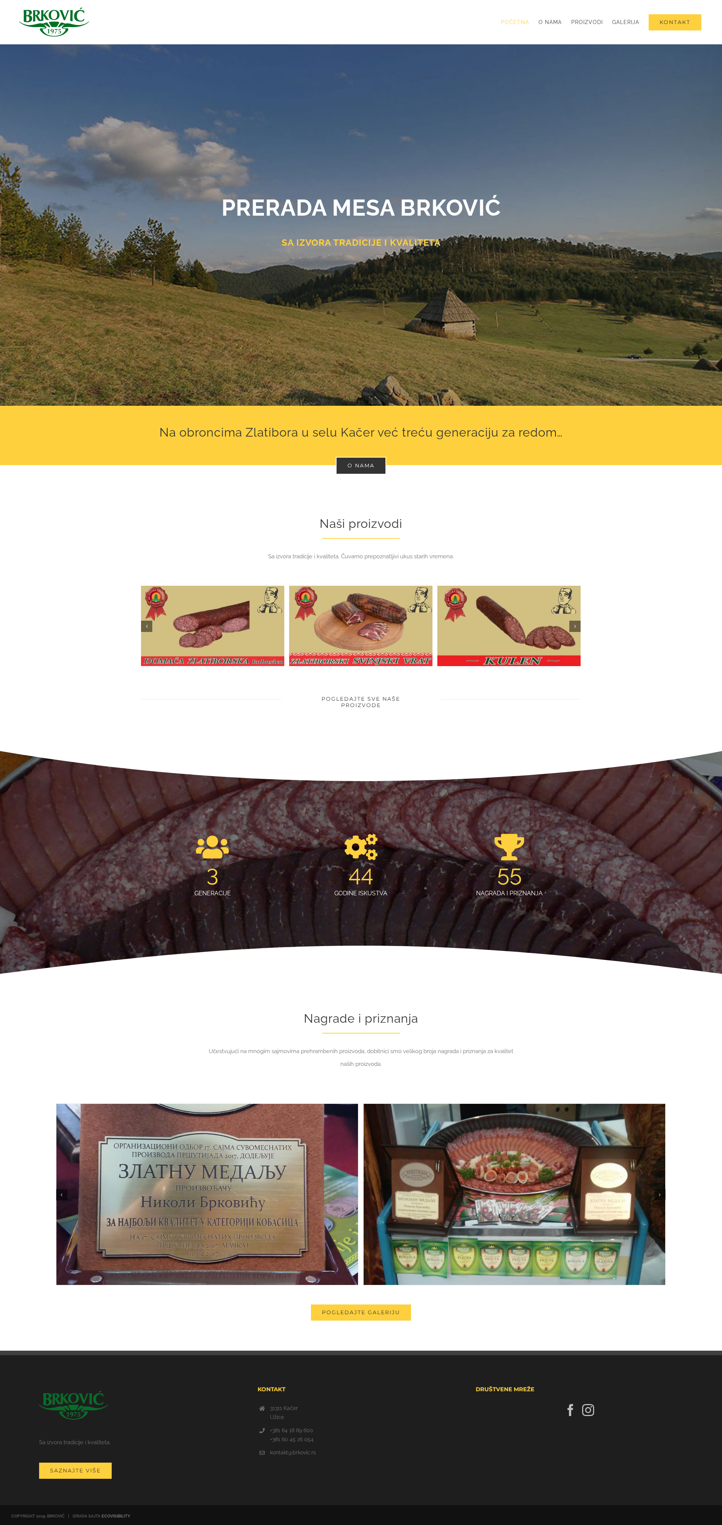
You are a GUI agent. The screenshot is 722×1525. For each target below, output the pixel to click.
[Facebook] (570, 1410)
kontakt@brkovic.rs (293, 1452)
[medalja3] (207, 1194)
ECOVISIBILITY (116, 1516)
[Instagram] (588, 1410)
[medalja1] (514, 1194)
